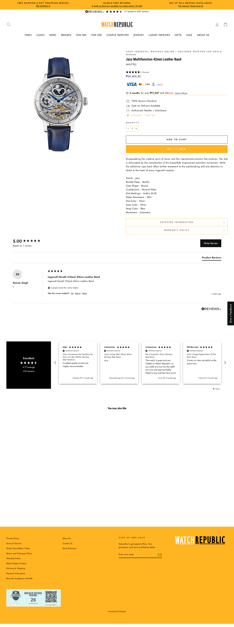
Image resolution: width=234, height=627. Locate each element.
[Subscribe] (160, 555)
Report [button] (78, 293)
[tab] (211, 258)
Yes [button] (72, 293)
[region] (140, 362)
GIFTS (178, 35)
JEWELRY (139, 35)
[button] (177, 72)
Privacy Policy (12, 538)
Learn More (181, 93)
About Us (67, 538)
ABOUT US (203, 35)
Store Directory (69, 548)
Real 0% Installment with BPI (19, 578)
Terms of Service (14, 543)
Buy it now (176, 148)
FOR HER (96, 35)
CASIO (40, 35)
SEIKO (52, 35)
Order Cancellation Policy (18, 548)
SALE (189, 35)
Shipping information (176, 222)
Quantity (132, 122)
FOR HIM (81, 35)
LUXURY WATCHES (159, 35)
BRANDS (66, 35)
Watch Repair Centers (16, 563)
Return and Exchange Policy (19, 553)
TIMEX (28, 35)
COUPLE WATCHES (117, 35)
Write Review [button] (211, 243)
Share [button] (84, 293)
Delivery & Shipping (15, 568)
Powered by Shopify (117, 611)
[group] (29, 241)
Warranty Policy (177, 230)
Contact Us (67, 543)
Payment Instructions (15, 573)
